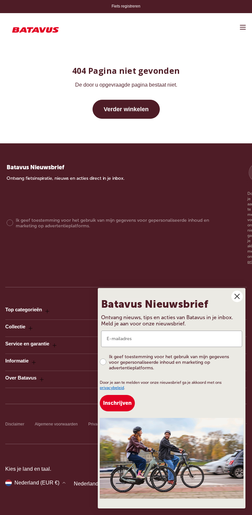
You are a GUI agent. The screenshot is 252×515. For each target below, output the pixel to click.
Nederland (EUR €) (36, 482)
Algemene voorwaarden (56, 424)
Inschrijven (117, 403)
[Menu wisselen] (243, 27)
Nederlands (87, 483)
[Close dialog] (237, 296)
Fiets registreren (126, 6)
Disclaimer (14, 424)
